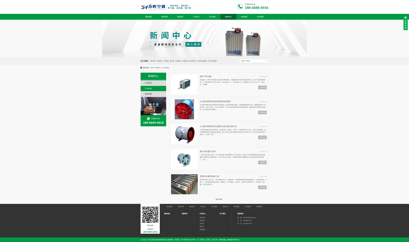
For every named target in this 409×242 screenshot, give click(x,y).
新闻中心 (228, 17)
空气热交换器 (212, 61)
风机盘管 (178, 61)
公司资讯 (148, 83)
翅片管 (172, 61)
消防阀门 (180, 17)
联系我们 (244, 17)
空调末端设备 (202, 61)
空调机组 (185, 61)
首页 (152, 67)
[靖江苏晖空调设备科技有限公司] (168, 7)
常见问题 (148, 94)
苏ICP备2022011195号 (187, 240)
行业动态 (166, 67)
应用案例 (259, 206)
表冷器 (166, 61)
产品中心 (196, 17)
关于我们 (212, 17)
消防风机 (164, 17)
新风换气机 (193, 61)
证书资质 (260, 17)
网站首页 (148, 17)
